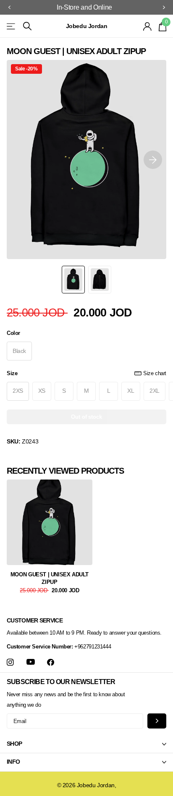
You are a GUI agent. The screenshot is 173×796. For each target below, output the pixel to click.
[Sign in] (147, 26)
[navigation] (9, 8)
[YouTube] (30, 662)
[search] (27, 26)
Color (13, 333)
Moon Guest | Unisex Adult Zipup (49, 578)
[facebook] (50, 662)
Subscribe (156, 720)
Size (86, 373)
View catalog (11, 26)
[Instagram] (10, 662)
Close (86, 744)
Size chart (154, 373)
